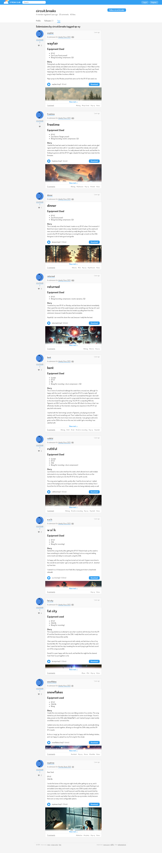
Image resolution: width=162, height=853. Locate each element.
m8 (68, 430)
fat (80, 268)
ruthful (50, 438)
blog (60, 845)
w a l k (49, 519)
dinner (50, 195)
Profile (38, 20)
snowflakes (51, 681)
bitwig (78, 105)
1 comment (50, 105)
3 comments (51, 349)
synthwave (92, 268)
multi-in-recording (82, 430)
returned (51, 276)
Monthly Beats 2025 (64, 767)
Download (94, 84)
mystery (87, 835)
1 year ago (97, 32)
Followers (47, 20)
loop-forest (86, 105)
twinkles (92, 754)
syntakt (97, 430)
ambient (74, 754)
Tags (58, 20)
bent (49, 357)
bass (84, 673)
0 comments (51, 186)
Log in (145, 2)
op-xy (93, 105)
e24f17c (112, 845)
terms (48, 845)
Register (154, 2)
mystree (50, 762)
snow (86, 754)
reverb (93, 187)
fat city (50, 600)
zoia (98, 105)
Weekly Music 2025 (64, 37)
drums (75, 268)
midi (73, 430)
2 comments (51, 268)
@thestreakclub (122, 845)
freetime (51, 114)
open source (106, 845)
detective (79, 835)
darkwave (80, 187)
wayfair (50, 33)
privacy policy (54, 845)
